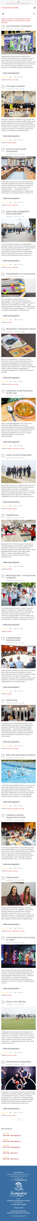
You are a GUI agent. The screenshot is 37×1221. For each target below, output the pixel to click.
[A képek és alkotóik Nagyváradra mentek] (18, 834)
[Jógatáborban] (18, 531)
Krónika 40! (20, 21)
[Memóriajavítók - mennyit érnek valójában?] (18, 594)
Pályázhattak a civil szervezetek (20, 274)
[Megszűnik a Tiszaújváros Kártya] (18, 345)
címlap (27, 21)
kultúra (11, 21)
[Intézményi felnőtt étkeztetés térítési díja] (18, 409)
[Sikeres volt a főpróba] (18, 1018)
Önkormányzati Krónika (22, 19)
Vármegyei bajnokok (15, 86)
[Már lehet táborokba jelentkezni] (18, 771)
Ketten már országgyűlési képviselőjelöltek (18, 212)
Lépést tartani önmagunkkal (19, 455)
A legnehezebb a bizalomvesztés (13, 639)
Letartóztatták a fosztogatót (19, 26)
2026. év (16, 29)
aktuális (5, 22)
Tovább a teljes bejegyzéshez (11, 73)
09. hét (22, 29)
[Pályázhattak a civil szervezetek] (18, 288)
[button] (34, 13)
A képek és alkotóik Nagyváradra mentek (15, 816)
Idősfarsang (11, 700)
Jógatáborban (12, 515)
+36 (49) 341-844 (12, 3)
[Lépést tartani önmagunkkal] (18, 471)
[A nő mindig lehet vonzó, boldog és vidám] (18, 956)
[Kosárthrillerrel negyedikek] (18, 1078)
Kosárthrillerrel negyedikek (18, 1062)
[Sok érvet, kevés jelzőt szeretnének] (18, 168)
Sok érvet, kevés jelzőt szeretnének (16, 150)
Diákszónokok (12, 877)
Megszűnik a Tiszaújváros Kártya (21, 329)
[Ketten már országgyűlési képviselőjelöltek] (18, 230)
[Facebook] (18, 1)
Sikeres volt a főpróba (16, 1002)
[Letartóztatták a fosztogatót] (18, 42)
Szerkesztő (9, 29)
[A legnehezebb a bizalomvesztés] (18, 656)
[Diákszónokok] (18, 894)
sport (4, 19)
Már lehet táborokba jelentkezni (20, 755)
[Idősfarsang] (18, 713)
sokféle (10, 19)
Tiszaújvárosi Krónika (9, 8)
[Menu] (35, 7)
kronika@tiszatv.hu (24, 3)
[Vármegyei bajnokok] (18, 104)
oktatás (5, 21)
